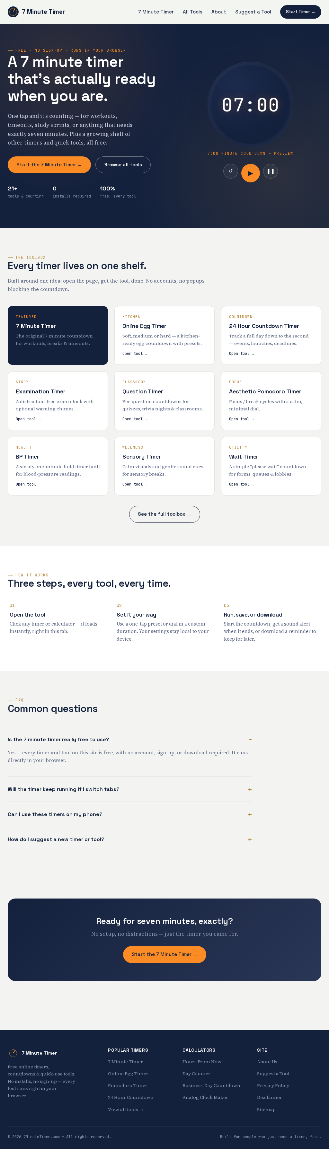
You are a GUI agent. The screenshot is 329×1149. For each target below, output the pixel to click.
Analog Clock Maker (205, 1097)
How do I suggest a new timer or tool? (56, 839)
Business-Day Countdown (211, 1085)
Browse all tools (123, 165)
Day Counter (196, 1073)
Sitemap (266, 1109)
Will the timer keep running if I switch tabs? (64, 789)
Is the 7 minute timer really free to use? (58, 739)
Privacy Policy (273, 1085)
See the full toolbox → (164, 514)
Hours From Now (201, 1061)
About (218, 12)
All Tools (192, 12)
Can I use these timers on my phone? (55, 814)
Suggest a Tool (253, 12)
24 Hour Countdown (131, 1097)
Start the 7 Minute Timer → (49, 165)
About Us (267, 1061)
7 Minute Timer (43, 12)
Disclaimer (269, 1097)
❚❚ (270, 171)
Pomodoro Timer (127, 1085)
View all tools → (126, 1109)
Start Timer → (301, 11)
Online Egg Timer (128, 1073)
